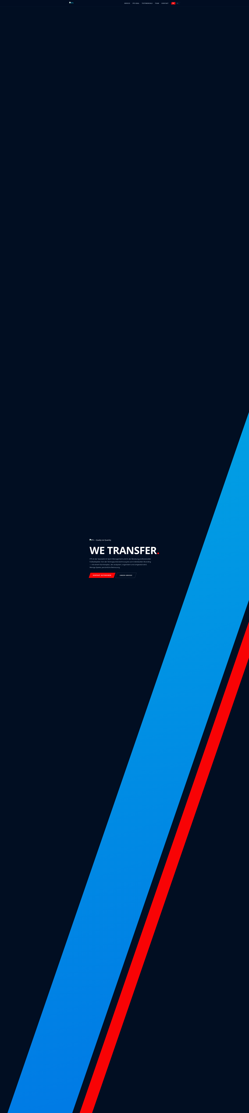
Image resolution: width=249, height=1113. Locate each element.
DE (173, 3)
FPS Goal (136, 3)
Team (157, 3)
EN (177, 3)
